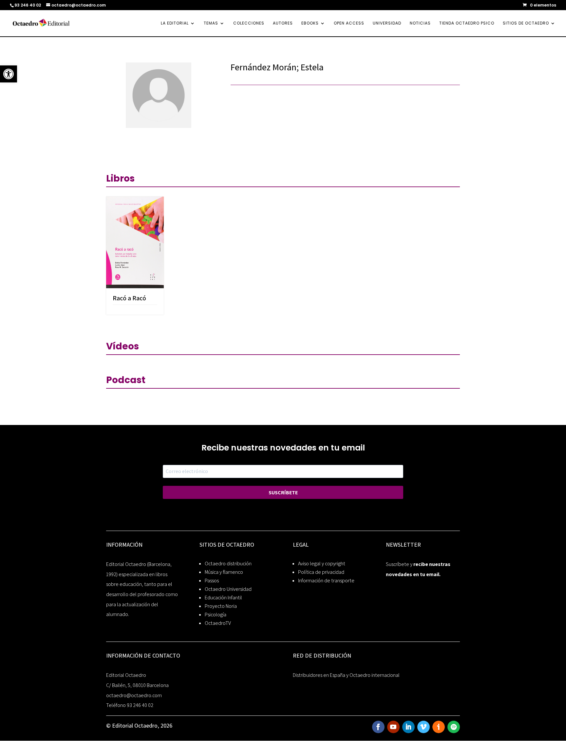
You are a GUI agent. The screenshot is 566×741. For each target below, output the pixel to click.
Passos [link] (212, 580)
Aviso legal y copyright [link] (321, 563)
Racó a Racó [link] (129, 298)
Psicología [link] (215, 614)
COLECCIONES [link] (248, 23)
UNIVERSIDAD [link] (387, 23)
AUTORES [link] (283, 23)
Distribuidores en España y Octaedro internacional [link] (346, 675)
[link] (8, 73)
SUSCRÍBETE (283, 492)
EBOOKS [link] (310, 23)
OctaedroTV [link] (218, 623)
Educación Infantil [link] (223, 597)
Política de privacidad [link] (321, 572)
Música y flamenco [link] (224, 572)
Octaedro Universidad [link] (228, 589)
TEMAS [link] (211, 23)
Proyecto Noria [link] (221, 606)
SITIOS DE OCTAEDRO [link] (526, 23)
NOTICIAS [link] (420, 23)
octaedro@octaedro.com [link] (134, 695)
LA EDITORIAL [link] (175, 23)
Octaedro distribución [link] (228, 563)
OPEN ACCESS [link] (349, 23)
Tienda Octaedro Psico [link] (466, 23)
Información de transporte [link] (326, 580)
